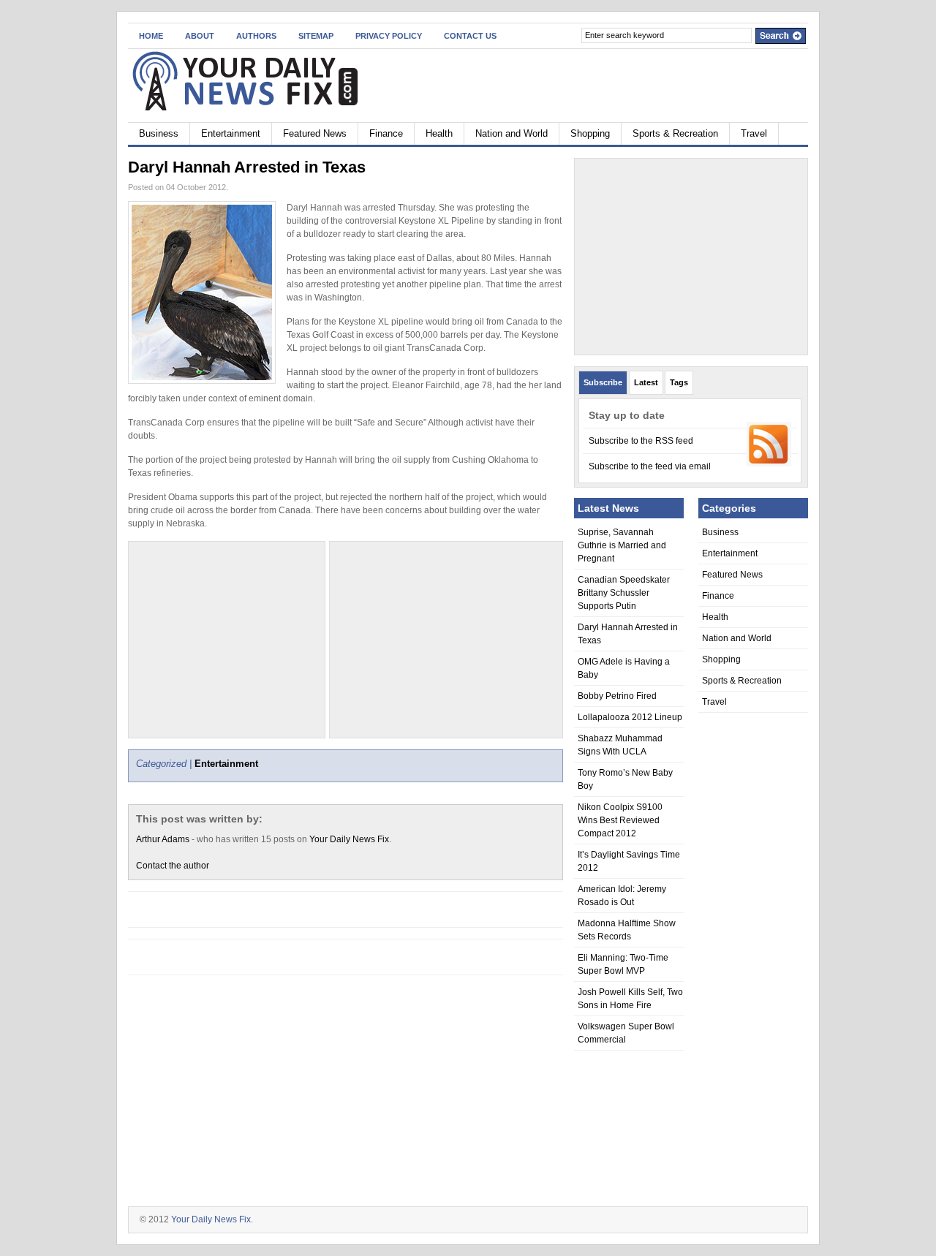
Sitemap (315, 35)
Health (439, 133)
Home (151, 35)
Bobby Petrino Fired (617, 696)
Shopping (590, 133)
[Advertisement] (446, 639)
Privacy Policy (388, 35)
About (199, 35)
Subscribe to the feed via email (650, 466)
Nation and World (511, 133)
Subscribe (603, 382)
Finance (386, 133)
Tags (679, 382)
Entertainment (230, 133)
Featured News (315, 133)
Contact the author (172, 865)
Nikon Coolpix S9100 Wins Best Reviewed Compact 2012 (620, 820)
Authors (256, 35)
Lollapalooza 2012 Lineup (630, 717)
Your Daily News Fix (349, 839)
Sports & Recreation (675, 133)
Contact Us (470, 35)
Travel (754, 133)
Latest (646, 382)
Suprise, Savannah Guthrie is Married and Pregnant (622, 545)
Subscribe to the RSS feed (641, 441)
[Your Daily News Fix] (270, 83)
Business (158, 133)
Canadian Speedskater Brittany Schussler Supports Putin (624, 593)
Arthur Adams (162, 839)
